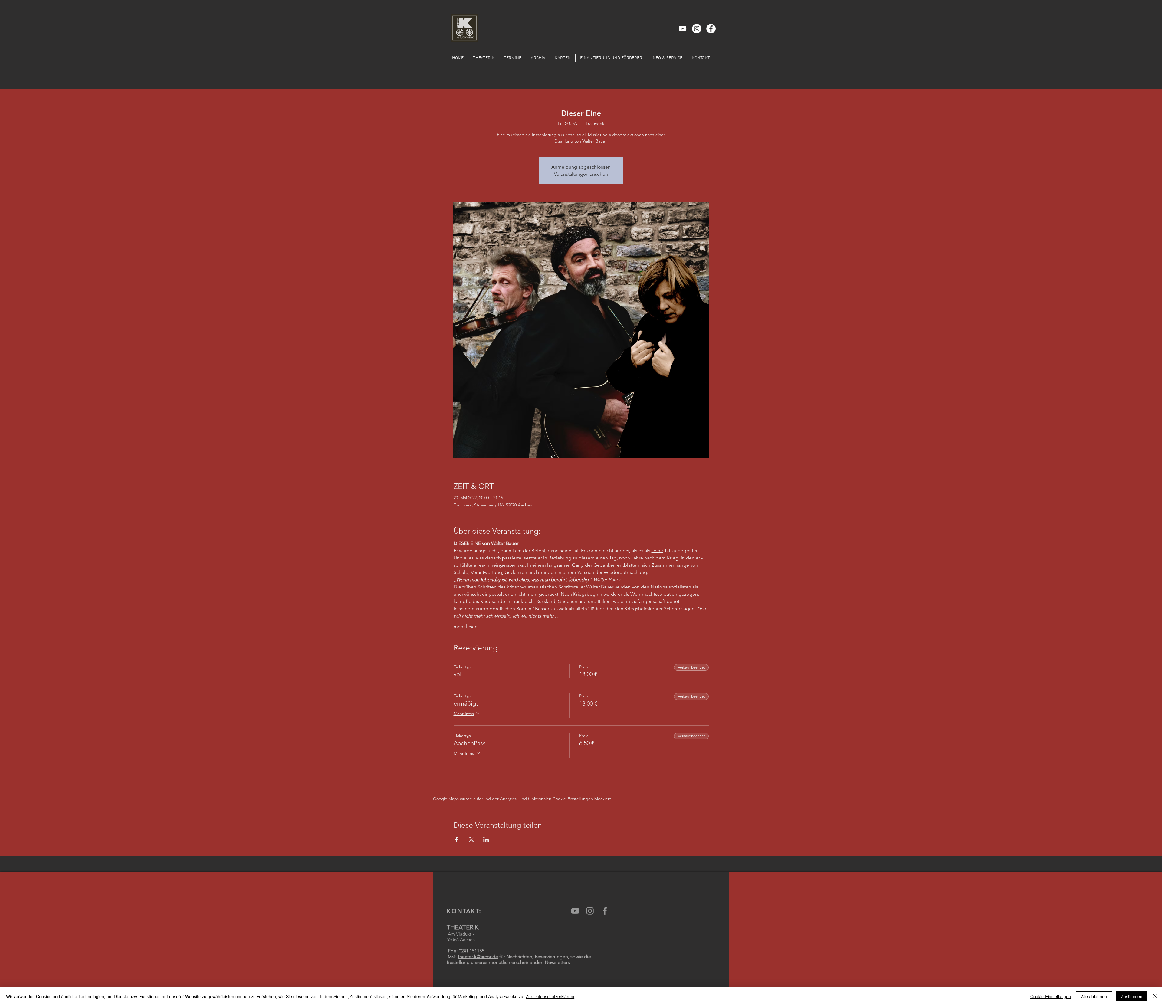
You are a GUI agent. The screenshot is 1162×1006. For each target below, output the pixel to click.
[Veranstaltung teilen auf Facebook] (456, 839)
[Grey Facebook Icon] (605, 911)
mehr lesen (466, 626)
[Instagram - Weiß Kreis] (696, 28)
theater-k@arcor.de (478, 956)
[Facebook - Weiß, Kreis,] (711, 28)
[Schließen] (1154, 996)
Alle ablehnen (1094, 996)
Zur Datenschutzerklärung (551, 996)
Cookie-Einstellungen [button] (1050, 996)
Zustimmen (1131, 996)
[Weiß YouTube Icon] (682, 28)
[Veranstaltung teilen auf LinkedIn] (486, 839)
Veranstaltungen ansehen (581, 174)
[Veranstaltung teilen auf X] (471, 839)
